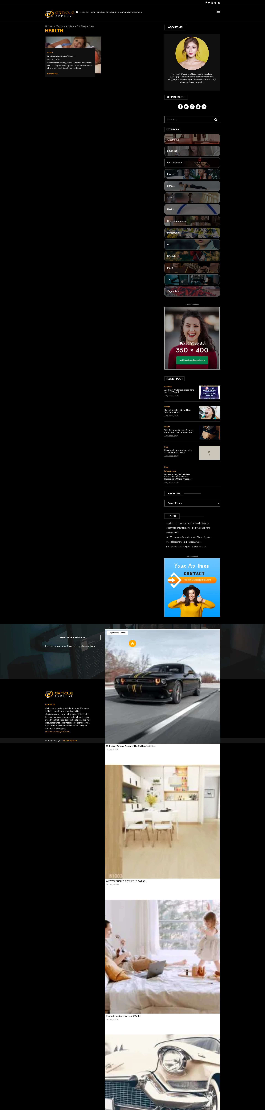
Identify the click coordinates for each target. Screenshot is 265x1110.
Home (49, 26)
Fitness (98, 12)
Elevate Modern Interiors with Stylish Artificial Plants (178, 451)
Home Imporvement (177, 221)
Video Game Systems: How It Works (123, 1016)
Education (172, 150)
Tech (121, 12)
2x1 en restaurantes (193, 542)
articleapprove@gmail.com (57, 731)
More (133, 12)
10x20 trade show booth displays (194, 523)
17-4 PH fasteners (174, 542)
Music (117, 12)
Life (169, 244)
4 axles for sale (199, 546)
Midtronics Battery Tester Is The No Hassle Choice (130, 746)
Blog (166, 447)
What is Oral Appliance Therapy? (61, 56)
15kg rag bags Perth (201, 528)
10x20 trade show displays (178, 528)
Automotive (173, 139)
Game (103, 12)
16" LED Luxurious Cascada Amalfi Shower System (188, 537)
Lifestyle (171, 256)
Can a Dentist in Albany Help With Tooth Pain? (177, 411)
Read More (52, 73)
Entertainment (84, 12)
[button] (132, 643)
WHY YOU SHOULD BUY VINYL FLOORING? (126, 881)
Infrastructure (110, 12)
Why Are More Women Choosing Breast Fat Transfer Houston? (179, 431)
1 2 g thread (171, 523)
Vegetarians (127, 12)
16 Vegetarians (172, 532)
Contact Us (138, 12)
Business (168, 387)
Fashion (92, 12)
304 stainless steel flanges (178, 546)
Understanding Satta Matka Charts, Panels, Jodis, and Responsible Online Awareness (178, 476)
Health (50, 52)
